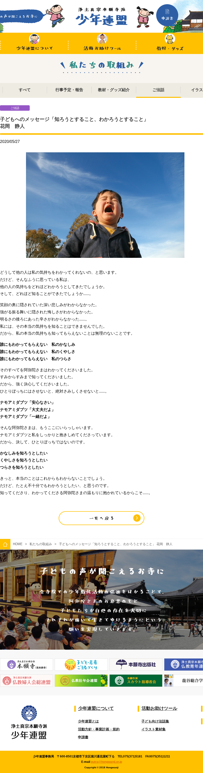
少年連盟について (34, 43)
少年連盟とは (88, 721)
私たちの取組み (40, 544)
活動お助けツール (102, 43)
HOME (18, 544)
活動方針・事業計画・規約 (99, 729)
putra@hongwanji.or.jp (106, 762)
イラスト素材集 (153, 729)
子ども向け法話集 (155, 721)
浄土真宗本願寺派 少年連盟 (101, 16)
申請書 (83, 737)
